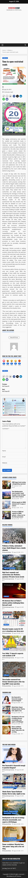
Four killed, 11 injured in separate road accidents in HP (12, 654)
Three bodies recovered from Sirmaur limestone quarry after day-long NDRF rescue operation (13, 681)
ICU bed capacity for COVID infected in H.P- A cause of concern (6, 505)
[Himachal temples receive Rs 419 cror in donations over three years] (14, 619)
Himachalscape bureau (9, 579)
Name (4, 451)
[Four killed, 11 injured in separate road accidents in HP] (14, 643)
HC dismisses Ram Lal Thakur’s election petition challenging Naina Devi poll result (13, 602)
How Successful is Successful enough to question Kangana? (6, 700)
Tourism (6, 811)
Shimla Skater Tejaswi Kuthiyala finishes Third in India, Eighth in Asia (6, 710)
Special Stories (7, 813)
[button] (2, 45)
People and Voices (8, 761)
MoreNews (10, 876)
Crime (5, 838)
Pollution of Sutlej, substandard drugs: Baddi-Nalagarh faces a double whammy (14, 548)
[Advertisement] (14, 25)
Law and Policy (7, 840)
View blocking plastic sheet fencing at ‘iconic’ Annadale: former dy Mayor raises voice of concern (6, 495)
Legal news (6, 568)
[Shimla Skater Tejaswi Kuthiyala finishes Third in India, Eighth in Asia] (14, 781)
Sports (15, 787)
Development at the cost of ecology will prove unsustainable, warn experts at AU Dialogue (6, 720)
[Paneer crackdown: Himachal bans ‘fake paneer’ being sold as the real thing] (14, 834)
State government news (17, 840)
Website (4, 463)
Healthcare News (12, 838)
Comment (5, 429)
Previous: (5, 385)
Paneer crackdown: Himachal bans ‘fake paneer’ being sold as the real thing (6, 730)
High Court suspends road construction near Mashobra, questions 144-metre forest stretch (13, 574)
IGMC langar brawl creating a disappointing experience (6, 485)
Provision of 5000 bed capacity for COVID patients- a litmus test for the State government (6, 515)
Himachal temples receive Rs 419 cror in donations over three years (13, 630)
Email (4, 457)
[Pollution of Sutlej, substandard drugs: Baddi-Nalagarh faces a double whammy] (14, 535)
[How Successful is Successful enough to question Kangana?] (14, 755)
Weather (14, 813)
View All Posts (14, 337)
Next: (5, 390)
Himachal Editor (7, 552)
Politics (15, 761)
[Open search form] (25, 45)
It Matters (5, 58)
